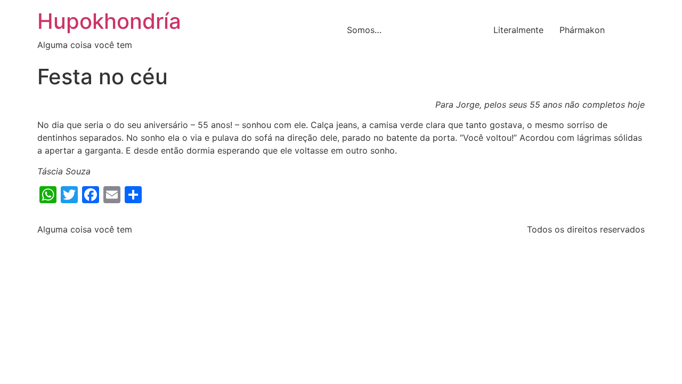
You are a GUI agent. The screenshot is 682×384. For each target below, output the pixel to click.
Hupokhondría (109, 21)
